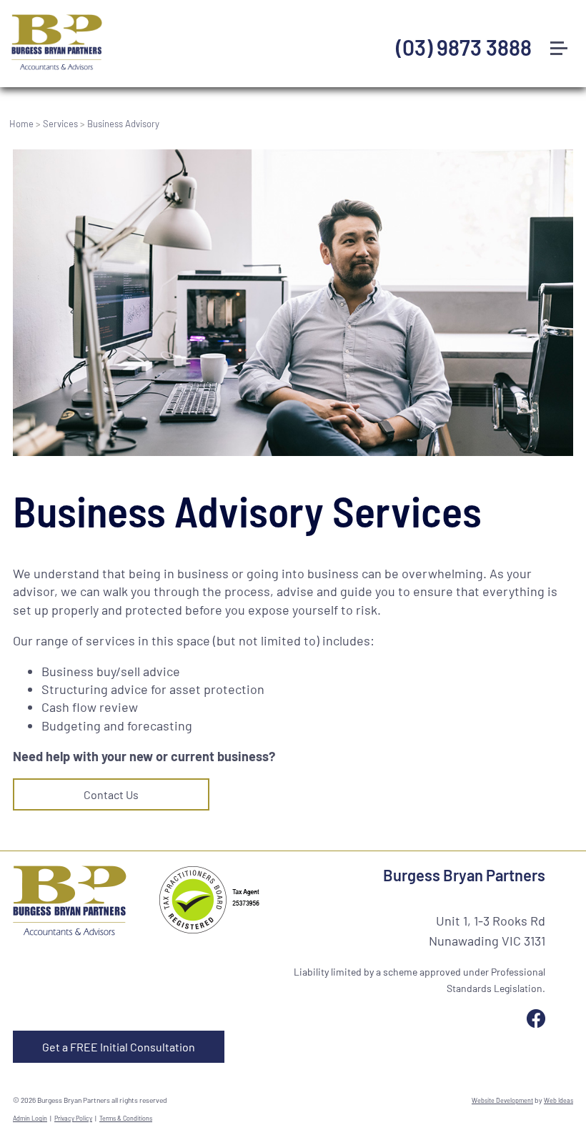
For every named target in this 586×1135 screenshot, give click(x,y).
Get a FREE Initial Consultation (118, 1047)
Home (21, 123)
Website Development (502, 1100)
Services (60, 123)
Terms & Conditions (125, 1118)
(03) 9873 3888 (464, 47)
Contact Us (111, 794)
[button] (564, 20)
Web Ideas (558, 1100)
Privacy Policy (73, 1118)
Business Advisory (123, 123)
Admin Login (30, 1118)
